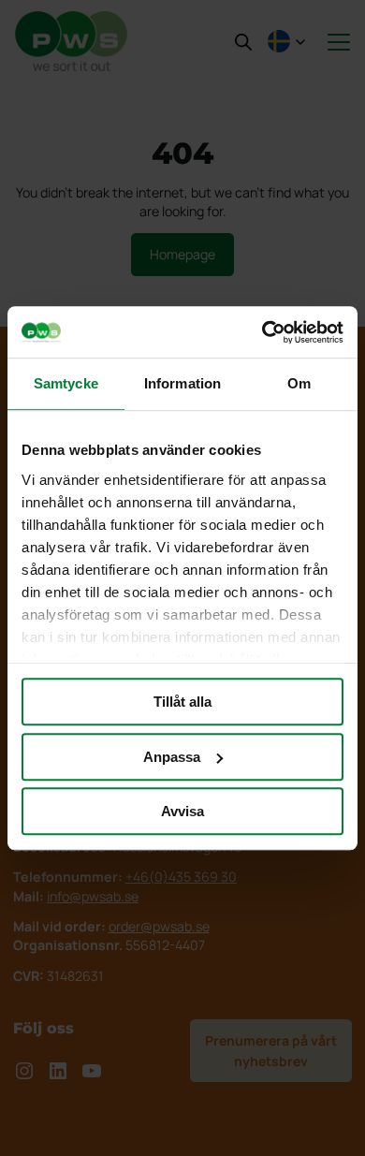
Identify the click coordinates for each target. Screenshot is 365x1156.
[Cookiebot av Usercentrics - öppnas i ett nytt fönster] (262, 332)
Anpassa (171, 757)
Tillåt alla (182, 702)
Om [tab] (299, 383)
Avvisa (182, 811)
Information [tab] (182, 383)
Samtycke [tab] (66, 383)
